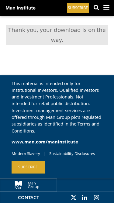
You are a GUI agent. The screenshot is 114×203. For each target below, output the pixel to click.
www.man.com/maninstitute (45, 142)
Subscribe (78, 7)
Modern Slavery (26, 153)
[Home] (19, 12)
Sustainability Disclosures (72, 153)
